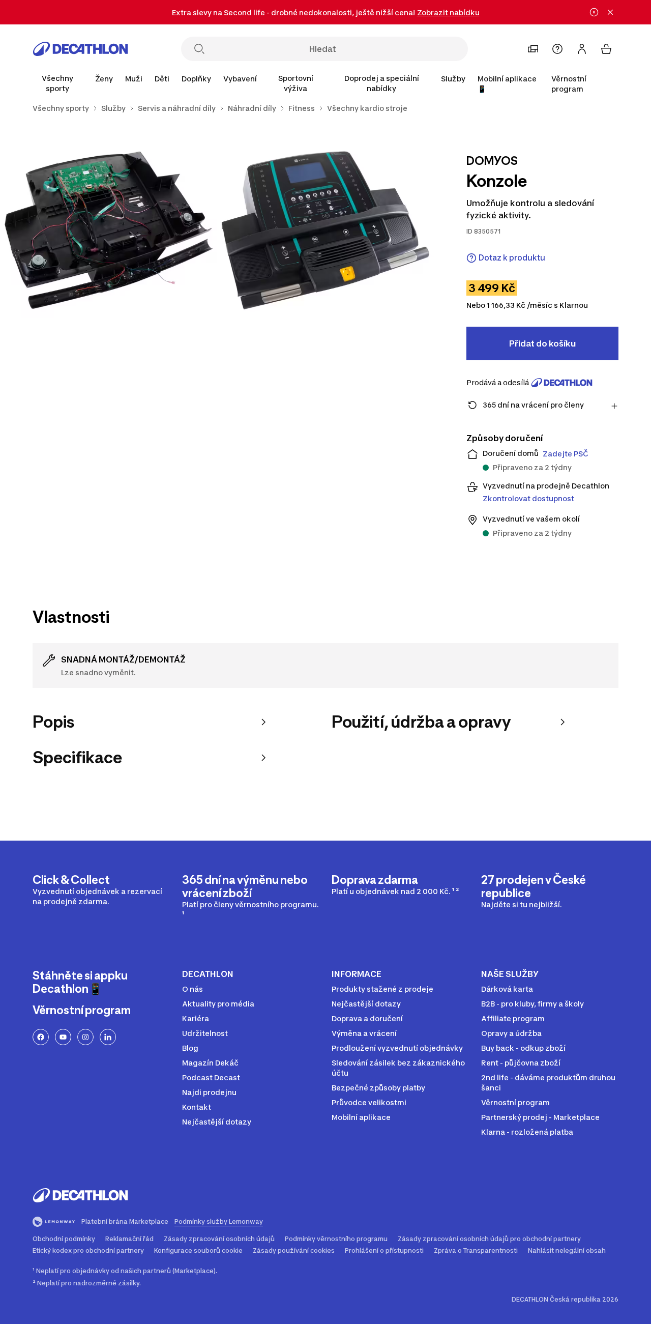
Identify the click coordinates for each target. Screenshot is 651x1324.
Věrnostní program (568, 83)
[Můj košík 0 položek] (606, 49)
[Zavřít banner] (610, 12)
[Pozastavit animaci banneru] (594, 12)
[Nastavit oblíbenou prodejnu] (533, 49)
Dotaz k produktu (512, 258)
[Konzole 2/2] (108, 230)
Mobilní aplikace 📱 (507, 83)
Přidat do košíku (542, 343)
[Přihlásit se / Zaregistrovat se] (582, 49)
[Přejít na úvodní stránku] (80, 49)
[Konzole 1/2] (325, 230)
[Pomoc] (557, 49)
